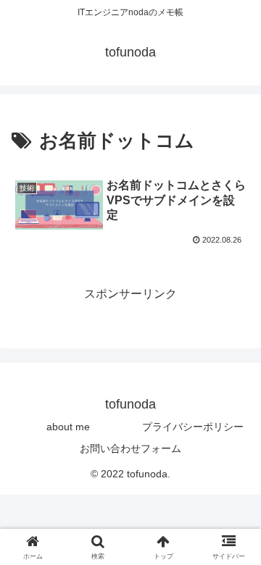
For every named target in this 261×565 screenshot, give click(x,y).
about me (68, 426)
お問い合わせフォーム (130, 448)
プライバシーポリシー (193, 426)
